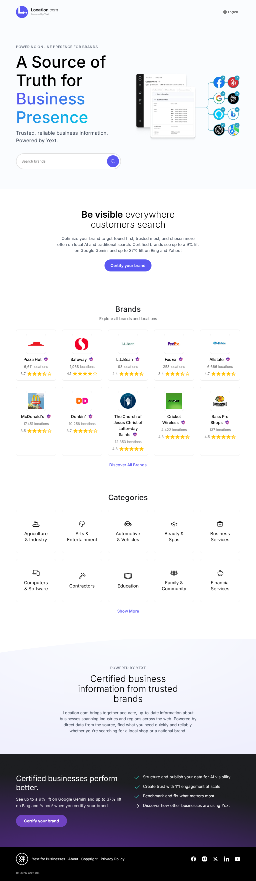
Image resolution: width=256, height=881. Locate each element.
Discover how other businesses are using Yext (186, 805)
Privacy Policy (112, 859)
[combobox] (68, 161)
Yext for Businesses (48, 859)
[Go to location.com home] (37, 12)
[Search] (113, 161)
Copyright (89, 859)
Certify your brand (128, 265)
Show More (128, 611)
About (73, 859)
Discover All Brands (128, 464)
